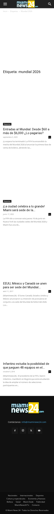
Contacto (35, 505)
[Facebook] (15, 431)
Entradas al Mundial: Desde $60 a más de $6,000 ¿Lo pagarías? (26, 131)
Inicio (5, 11)
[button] (5, 4)
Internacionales (26, 495)
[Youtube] (39, 431)
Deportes (7, 124)
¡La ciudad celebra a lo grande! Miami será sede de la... (24, 208)
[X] (31, 431)
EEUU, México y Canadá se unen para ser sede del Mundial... (25, 285)
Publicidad (40, 502)
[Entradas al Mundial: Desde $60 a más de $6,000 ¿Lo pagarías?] (27, 101)
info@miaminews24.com (34, 422)
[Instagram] (23, 431)
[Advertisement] (27, 42)
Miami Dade (28, 502)
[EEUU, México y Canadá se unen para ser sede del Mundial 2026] (27, 255)
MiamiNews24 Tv (22, 505)
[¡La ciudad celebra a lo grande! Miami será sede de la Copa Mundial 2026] (27, 178)
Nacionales (12, 495)
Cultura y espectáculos (15, 498)
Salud (18, 502)
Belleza (10, 502)
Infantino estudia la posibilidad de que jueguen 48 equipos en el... (26, 365)
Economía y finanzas (36, 498)
